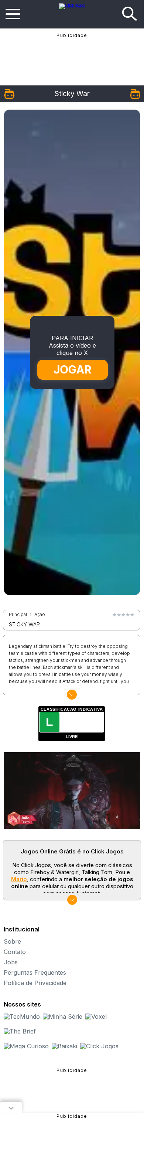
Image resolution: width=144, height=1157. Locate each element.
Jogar (72, 369)
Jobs (11, 962)
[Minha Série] (62, 1016)
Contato (15, 951)
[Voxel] (96, 1016)
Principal (18, 614)
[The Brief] (20, 1031)
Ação (39, 614)
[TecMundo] (22, 1016)
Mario (19, 879)
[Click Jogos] (72, 5)
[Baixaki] (64, 1046)
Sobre (12, 941)
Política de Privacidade (35, 983)
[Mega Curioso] (26, 1046)
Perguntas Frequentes (35, 972)
